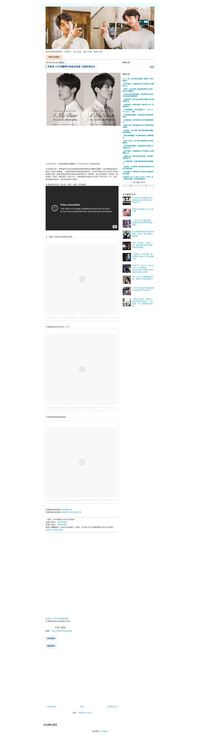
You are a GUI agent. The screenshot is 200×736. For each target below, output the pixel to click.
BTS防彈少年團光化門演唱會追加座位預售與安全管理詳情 (142, 200)
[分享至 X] (60, 627)
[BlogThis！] (58, 627)
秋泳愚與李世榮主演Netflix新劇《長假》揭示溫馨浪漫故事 (143, 234)
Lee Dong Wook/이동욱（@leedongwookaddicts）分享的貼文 (69, 408)
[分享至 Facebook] (62, 627)
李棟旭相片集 (66, 510)
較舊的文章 (112, 707)
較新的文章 (52, 707)
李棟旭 (59, 631)
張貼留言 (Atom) (85, 713)
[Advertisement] (82, 143)
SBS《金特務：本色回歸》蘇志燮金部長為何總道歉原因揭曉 (142, 245)
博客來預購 (62, 522)
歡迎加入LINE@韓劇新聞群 (57, 619)
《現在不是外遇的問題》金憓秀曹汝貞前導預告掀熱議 (142, 222)
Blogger (104, 731)
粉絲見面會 (67, 631)
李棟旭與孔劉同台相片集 (71, 512)
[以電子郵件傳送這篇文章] (56, 627)
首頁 (82, 707)
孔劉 (53, 631)
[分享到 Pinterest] (65, 627)
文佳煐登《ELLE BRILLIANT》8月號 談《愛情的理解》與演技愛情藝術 (138, 178)
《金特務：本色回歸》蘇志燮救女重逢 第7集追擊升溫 (143, 256)
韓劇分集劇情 (53, 57)
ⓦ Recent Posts (149, 188)
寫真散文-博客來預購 (54, 530)
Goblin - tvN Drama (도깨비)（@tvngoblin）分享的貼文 (67, 318)
